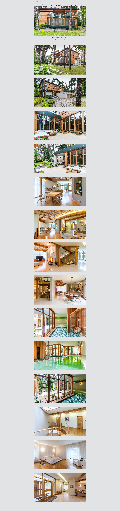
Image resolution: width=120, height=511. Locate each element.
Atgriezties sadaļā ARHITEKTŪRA (60, 504)
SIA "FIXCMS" (59, 508)
